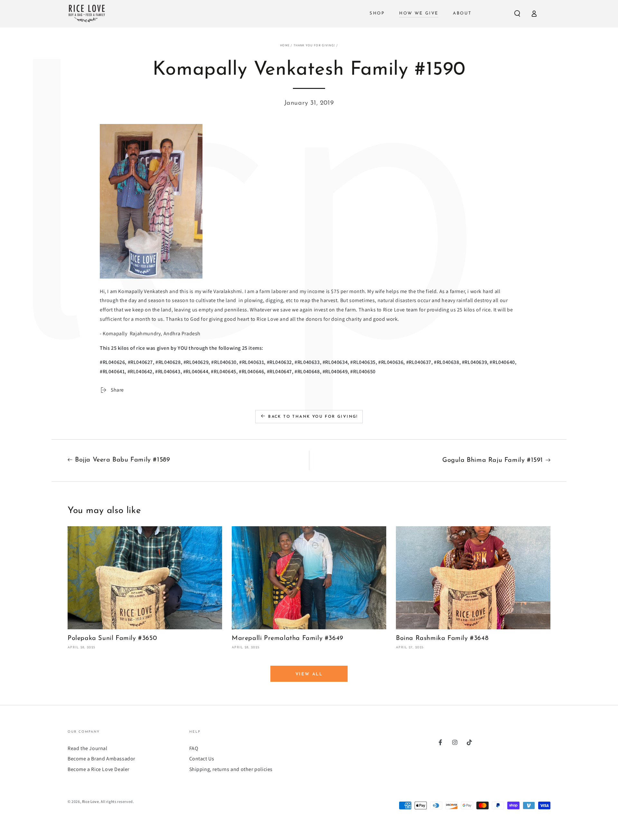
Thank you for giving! (314, 45)
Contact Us (201, 758)
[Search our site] (517, 13)
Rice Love (90, 801)
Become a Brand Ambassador (101, 758)
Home (285, 45)
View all (309, 674)
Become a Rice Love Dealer (98, 769)
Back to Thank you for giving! (313, 417)
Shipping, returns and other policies (231, 769)
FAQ (194, 748)
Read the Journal (88, 748)
